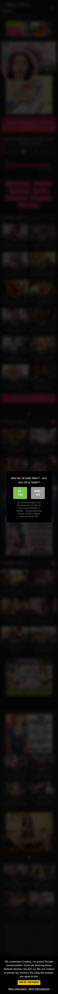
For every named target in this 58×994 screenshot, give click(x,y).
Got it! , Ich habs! (29, 982)
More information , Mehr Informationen (29, 989)
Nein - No (38, 493)
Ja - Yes (20, 493)
